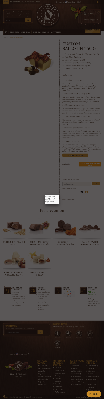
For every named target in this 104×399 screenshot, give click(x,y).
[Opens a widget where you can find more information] (93, 394)
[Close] (58, 194)
